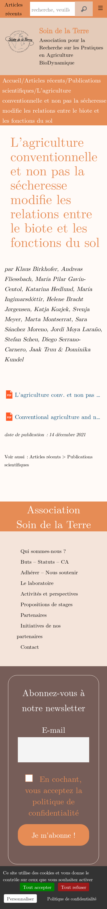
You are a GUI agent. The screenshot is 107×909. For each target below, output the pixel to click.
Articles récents (44, 80)
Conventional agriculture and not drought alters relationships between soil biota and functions (58, 416)
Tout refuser (73, 887)
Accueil (11, 80)
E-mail (53, 729)
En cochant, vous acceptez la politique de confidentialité (53, 795)
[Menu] (99, 7)
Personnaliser (20, 898)
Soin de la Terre (64, 30)
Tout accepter (37, 887)
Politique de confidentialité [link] (71, 899)
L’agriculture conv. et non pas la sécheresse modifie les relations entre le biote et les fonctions (58, 394)
